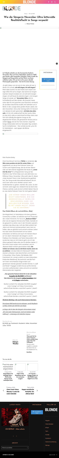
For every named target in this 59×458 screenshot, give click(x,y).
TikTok (9, 325)
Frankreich (14, 323)
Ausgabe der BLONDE (16, 276)
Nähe (27, 323)
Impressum (48, 438)
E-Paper (17, 280)
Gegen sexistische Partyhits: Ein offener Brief (28, 390)
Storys (25, 13)
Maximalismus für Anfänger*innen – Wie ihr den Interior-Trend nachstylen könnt (8, 377)
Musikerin (22, 323)
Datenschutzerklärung (50, 442)
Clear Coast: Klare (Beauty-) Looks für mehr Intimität (13, 390)
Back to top (52, 454)
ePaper (47, 427)
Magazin (47, 420)
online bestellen (27, 278)
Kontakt (47, 434)
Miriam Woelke (30, 23)
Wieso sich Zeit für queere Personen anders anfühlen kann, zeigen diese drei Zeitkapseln (32, 339)
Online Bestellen (49, 424)
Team (46, 431)
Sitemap (47, 445)
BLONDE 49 (6, 323)
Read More (29, 352)
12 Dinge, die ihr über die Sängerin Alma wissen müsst (19, 309)
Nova (9, 122)
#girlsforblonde (15, 426)
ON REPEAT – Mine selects (15, 429)
